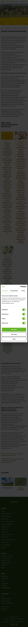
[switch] (24, 314)
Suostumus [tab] (5, 290)
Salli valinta (14, 334)
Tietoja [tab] (23, 290)
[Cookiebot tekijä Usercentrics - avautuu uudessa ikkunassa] (20, 287)
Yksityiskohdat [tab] (14, 290)
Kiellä (14, 339)
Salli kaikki (14, 329)
